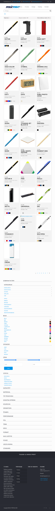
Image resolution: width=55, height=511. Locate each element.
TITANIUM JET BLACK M (26, 124)
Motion (6, 302)
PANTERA (40, 123)
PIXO (5, 352)
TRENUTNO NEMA (8, 381)
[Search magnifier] (50, 11)
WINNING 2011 (42, 67)
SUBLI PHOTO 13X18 (42, 95)
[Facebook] (44, 507)
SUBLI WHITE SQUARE (26, 151)
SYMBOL (24, 67)
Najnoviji (6, 17)
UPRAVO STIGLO (8, 383)
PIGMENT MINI (42, 151)
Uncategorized (8, 308)
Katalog (40, 6)
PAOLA (39, 179)
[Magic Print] (13, 6)
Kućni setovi (7, 289)
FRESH (7, 262)
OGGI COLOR (9, 67)
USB (5, 295)
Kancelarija (7, 287)
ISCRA (7, 123)
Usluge (33, 6)
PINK (22, 179)
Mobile (6, 300)
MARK (7, 151)
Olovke (6, 291)
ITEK (5, 349)
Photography (7, 304)
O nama (27, 6)
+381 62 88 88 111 (26, 1)
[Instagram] (46, 507)
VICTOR (7, 39)
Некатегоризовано (9, 312)
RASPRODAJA (7, 379)
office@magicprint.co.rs (37, 1)
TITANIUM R (9, 234)
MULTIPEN (41, 234)
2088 (22, 220)
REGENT (6, 354)
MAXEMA (6, 350)
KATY (7, 94)
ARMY (5, 347)
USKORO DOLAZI (8, 385)
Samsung (6, 306)
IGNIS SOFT (41, 39)
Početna (20, 6)
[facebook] (48, 1)
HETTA (7, 206)
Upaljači (6, 293)
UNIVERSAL (25, 206)
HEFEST (24, 39)
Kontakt (46, 6)
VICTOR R (8, 179)
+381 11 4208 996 (16, 1)
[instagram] (50, 1)
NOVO (5, 378)
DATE (23, 94)
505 (38, 206)
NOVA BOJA (6, 376)
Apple (5, 298)
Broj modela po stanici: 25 (43, 17)
